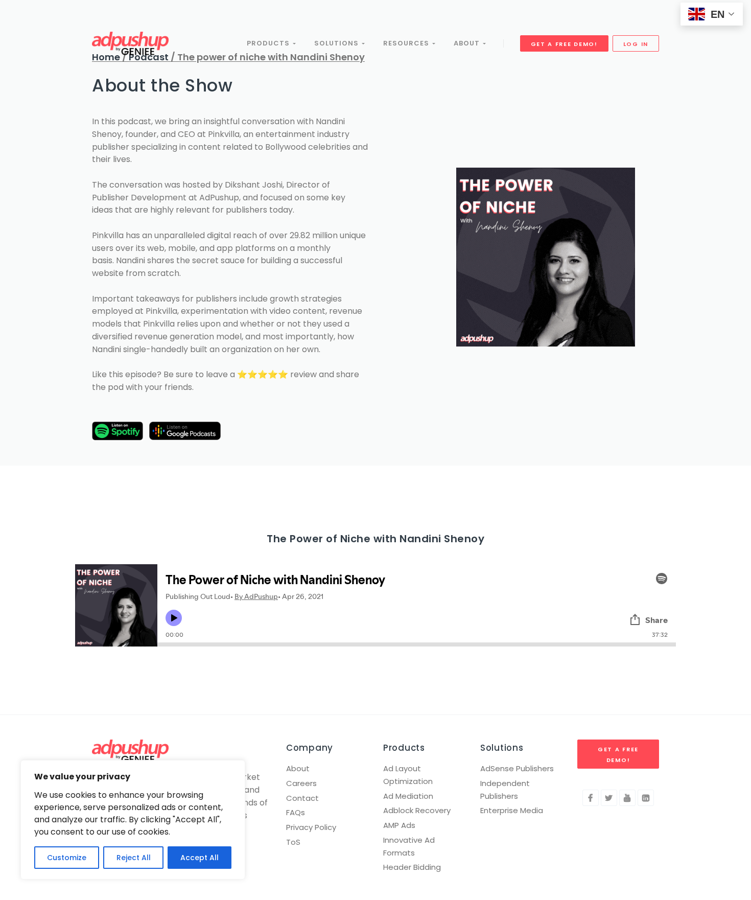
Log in (635, 44)
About (468, 43)
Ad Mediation (408, 796)
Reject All (133, 857)
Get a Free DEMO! (564, 44)
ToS (293, 842)
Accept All (199, 857)
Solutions (338, 43)
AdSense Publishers (517, 768)
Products (270, 43)
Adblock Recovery (417, 810)
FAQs (295, 812)
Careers (301, 783)
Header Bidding (412, 867)
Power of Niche (330, 539)
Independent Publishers (505, 789)
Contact (302, 798)
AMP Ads (399, 825)
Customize (66, 857)
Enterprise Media (511, 810)
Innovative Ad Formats (409, 846)
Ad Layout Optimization (408, 775)
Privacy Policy (311, 827)
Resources (407, 43)
